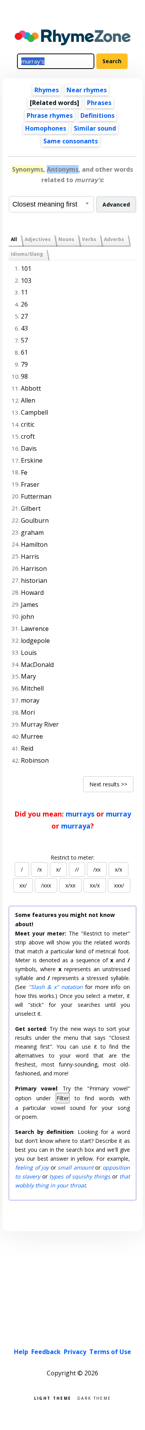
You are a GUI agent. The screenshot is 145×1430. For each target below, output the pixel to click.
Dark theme (94, 1397)
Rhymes (46, 90)
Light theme (52, 1397)
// (77, 869)
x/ (58, 869)
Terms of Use (110, 1351)
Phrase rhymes (50, 115)
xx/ (23, 885)
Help (21, 1351)
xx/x (95, 885)
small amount (75, 1167)
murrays (80, 813)
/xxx (46, 885)
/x (39, 869)
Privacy (75, 1351)
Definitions (97, 115)
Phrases (99, 102)
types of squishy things (79, 1176)
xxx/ (119, 885)
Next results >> (108, 784)
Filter (62, 1098)
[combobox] (51, 204)
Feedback (46, 1351)
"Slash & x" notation (56, 987)
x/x (118, 869)
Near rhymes (87, 90)
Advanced (116, 204)
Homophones (45, 128)
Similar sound (95, 128)
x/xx (70, 885)
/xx (97, 869)
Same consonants (70, 141)
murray (118, 813)
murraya (75, 825)
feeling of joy (32, 1167)
